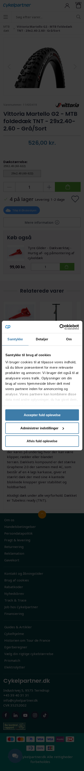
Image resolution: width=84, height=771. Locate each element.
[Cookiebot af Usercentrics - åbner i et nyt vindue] (60, 327)
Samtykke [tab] (15, 339)
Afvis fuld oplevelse (42, 441)
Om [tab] (69, 339)
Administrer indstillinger (39, 428)
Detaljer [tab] (42, 339)
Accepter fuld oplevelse (42, 415)
